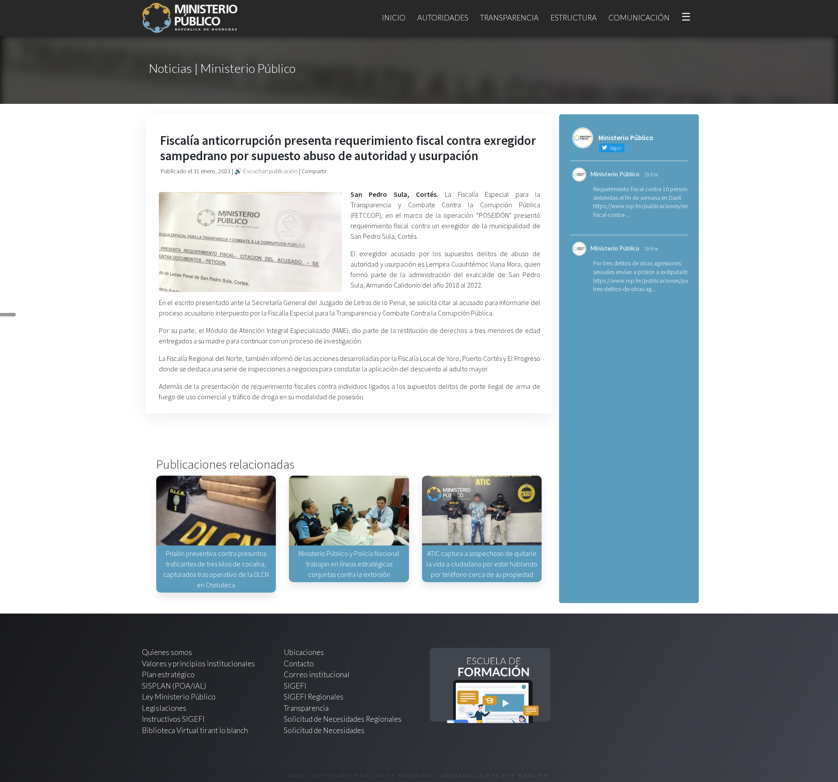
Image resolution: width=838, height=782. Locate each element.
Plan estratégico (169, 674)
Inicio (393, 17)
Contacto (299, 663)
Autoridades (442, 17)
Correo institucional (317, 674)
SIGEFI (295, 685)
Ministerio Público (615, 174)
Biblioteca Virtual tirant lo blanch (195, 730)
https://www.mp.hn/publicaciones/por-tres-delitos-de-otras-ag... (642, 285)
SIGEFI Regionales (313, 696)
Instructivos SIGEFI (173, 719)
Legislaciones (164, 708)
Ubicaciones (304, 652)
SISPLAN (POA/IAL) (174, 685)
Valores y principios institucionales (198, 663)
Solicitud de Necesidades (324, 730)
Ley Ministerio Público (179, 696)
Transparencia (509, 17)
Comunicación (639, 17)
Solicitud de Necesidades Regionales (343, 719)
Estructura (573, 17)
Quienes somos (167, 652)
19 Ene (651, 174)
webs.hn (534, 776)
